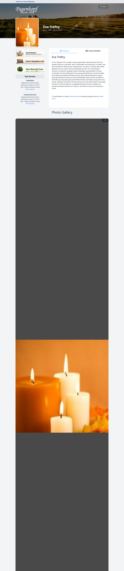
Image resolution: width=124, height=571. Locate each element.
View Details (30, 89)
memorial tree (75, 96)
